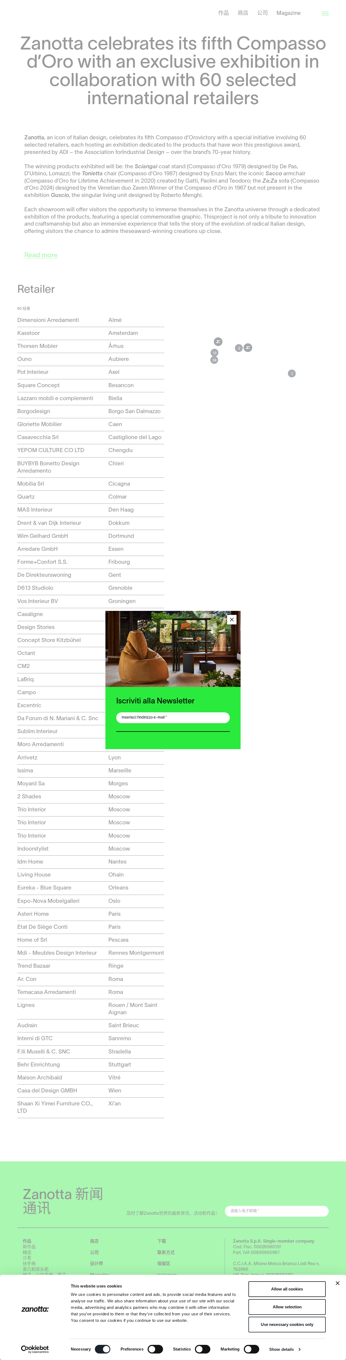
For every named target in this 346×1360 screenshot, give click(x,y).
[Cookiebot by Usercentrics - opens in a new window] (35, 1349)
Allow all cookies (287, 1289)
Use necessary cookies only (287, 1324)
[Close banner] (338, 1283)
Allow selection (287, 1307)
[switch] (155, 1349)
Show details (281, 1349)
